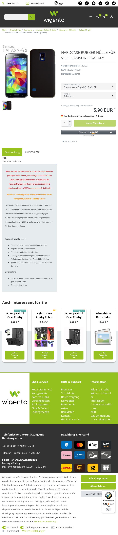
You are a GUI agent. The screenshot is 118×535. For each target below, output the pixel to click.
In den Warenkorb (95, 123)
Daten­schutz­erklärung (45, 521)
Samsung (28, 30)
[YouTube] (94, 3)
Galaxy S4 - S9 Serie (67, 30)
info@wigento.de (37, 3)
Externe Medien (64, 527)
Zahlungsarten (40, 404)
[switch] (108, 509)
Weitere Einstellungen (33, 531)
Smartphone (15, 30)
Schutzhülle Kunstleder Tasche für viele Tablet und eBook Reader (103, 315)
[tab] (12, 152)
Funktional (13, 531)
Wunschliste (70, 141)
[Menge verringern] (70, 125)
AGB (93, 412)
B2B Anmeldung (100, 415)
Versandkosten (41, 400)
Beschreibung (12, 152)
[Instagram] (87, 3)
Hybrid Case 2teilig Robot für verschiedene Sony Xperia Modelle (44, 315)
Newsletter (67, 400)
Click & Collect (40, 408)
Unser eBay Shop (101, 419)
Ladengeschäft (40, 412)
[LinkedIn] (100, 3)
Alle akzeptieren (98, 478)
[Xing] (107, 3)
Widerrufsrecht (100, 389)
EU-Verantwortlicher (12, 159)
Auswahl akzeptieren (98, 494)
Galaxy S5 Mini (85, 30)
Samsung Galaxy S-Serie (45, 30)
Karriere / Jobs (40, 397)
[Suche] (31, 17)
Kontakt (65, 415)
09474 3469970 (12, 3)
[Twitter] (114, 3)
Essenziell (12, 527)
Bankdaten (67, 412)
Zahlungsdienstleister (37, 527)
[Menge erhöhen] (70, 121)
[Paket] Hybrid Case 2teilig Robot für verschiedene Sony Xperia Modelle (14, 315)
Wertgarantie (39, 393)
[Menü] (113, 492)
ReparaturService (42, 389)
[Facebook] (80, 3)
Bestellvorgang (70, 397)
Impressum (97, 400)
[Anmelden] (111, 17)
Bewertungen (32, 151)
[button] (88, 133)
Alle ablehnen (98, 486)
